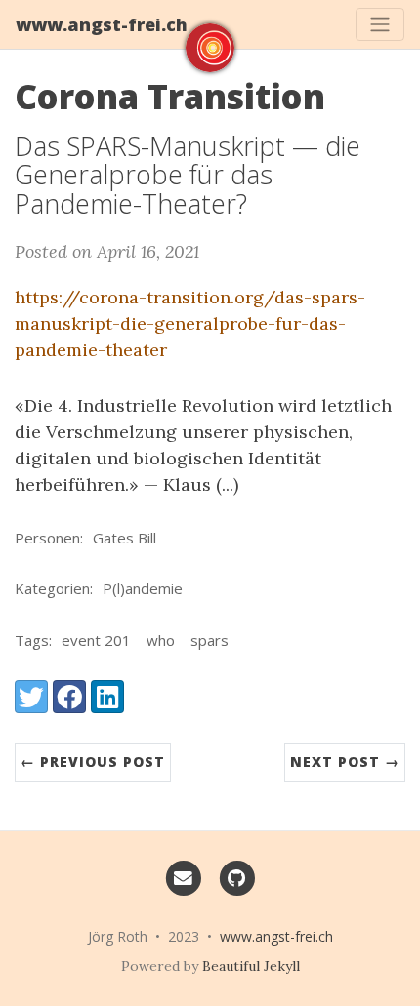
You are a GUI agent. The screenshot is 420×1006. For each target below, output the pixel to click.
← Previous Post (93, 761)
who (161, 640)
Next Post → (344, 761)
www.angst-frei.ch (102, 24)
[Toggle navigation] (380, 24)
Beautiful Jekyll (251, 966)
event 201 (96, 640)
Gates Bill (124, 537)
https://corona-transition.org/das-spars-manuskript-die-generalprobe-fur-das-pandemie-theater (190, 323)
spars (209, 640)
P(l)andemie (143, 588)
